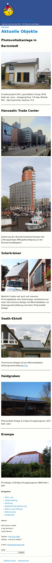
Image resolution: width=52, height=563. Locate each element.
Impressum (23, 561)
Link (26, 365)
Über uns (9, 497)
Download (9, 515)
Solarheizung (11, 500)
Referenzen (10, 512)
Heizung (9, 503)
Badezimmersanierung (16, 506)
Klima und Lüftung (13, 509)
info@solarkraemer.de (15, 545)
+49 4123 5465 (14, 537)
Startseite (5, 27)
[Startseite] (8, 8)
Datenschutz (10, 561)
